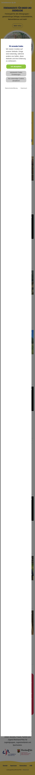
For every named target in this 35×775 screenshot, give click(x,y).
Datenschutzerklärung (11, 88)
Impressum (24, 88)
